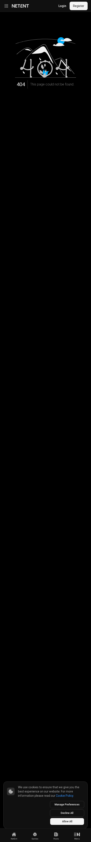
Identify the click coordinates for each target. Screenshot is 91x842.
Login (62, 6)
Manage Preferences (67, 804)
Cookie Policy (64, 795)
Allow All (67, 821)
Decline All (67, 813)
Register (78, 6)
